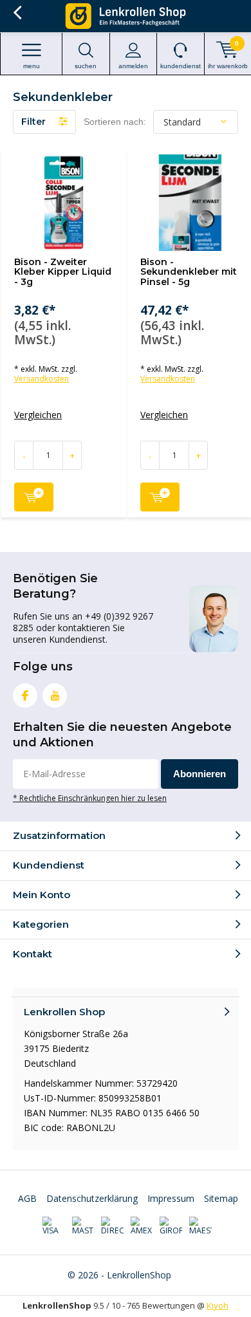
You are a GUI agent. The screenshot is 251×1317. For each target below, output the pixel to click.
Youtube (54, 695)
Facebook (25, 695)
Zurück (17, 13)
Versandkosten (41, 378)
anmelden (133, 65)
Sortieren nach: (115, 121)
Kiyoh (217, 1305)
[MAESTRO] (200, 1226)
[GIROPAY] (171, 1226)
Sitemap (221, 1198)
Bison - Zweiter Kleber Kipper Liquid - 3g (62, 272)
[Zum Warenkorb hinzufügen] (33, 497)
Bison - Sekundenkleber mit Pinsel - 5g (188, 272)
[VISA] (53, 1226)
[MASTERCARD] (83, 1226)
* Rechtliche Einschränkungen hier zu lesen (90, 798)
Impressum (170, 1198)
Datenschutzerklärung (92, 1198)
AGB (27, 1198)
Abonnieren (199, 773)
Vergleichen (38, 415)
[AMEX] (142, 1226)
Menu (31, 65)
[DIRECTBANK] (112, 1226)
